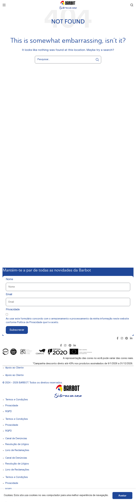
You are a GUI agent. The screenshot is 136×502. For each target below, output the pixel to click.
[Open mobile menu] (4, 5)
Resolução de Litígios (17, 444)
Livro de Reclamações (17, 450)
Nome (9, 279)
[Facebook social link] (118, 338)
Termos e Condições (16, 400)
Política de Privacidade (29, 322)
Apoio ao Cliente (14, 368)
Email (9, 294)
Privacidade (13, 309)
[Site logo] (68, 5)
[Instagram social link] (122, 338)
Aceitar (122, 495)
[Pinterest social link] (126, 338)
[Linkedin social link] (131, 338)
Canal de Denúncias (16, 439)
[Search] (132, 5)
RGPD (8, 411)
